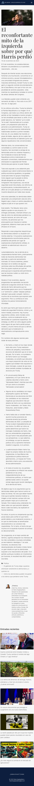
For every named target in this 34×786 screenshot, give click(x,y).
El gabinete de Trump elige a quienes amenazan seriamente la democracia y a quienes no (15, 568)
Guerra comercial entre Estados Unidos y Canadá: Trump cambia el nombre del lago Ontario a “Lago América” (14, 654)
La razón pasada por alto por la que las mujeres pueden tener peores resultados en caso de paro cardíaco (16, 735)
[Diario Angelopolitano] (13, 2)
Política (6, 563)
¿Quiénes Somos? (14, 774)
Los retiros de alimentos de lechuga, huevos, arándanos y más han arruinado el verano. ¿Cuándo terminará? (16, 682)
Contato (22, 774)
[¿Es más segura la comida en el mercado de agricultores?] (17, 757)
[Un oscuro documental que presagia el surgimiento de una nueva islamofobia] (17, 703)
